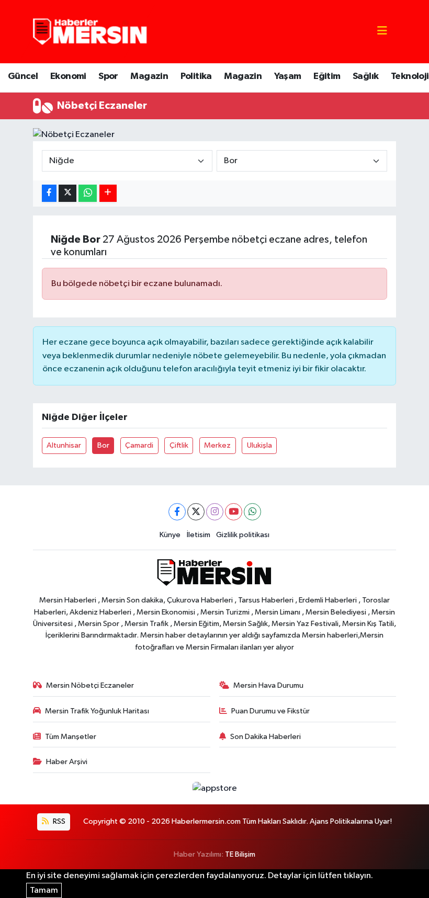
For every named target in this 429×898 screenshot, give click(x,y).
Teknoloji (410, 76)
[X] (196, 511)
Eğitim (326, 76)
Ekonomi (68, 76)
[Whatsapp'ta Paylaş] (87, 193)
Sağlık (365, 76)
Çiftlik (179, 445)
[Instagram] (214, 511)
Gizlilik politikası (242, 535)
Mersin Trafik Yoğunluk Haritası (97, 711)
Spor (108, 76)
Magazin (149, 76)
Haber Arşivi (66, 762)
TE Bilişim (240, 854)
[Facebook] (177, 511)
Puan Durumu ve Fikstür (270, 711)
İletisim (198, 535)
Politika (196, 76)
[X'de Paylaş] (67, 193)
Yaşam (287, 76)
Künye (170, 535)
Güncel (23, 76)
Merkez (217, 445)
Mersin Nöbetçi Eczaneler (90, 685)
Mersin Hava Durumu (268, 685)
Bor (103, 445)
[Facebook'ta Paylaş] (49, 193)
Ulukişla (259, 445)
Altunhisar (64, 445)
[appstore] (214, 788)
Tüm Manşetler (70, 737)
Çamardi (139, 445)
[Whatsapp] (252, 511)
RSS (58, 821)
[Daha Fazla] (108, 193)
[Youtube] (233, 511)
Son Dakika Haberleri (265, 737)
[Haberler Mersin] (90, 31)
